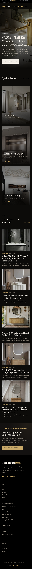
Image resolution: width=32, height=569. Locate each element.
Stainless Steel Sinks (7, 514)
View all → (27, 222)
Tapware (4, 484)
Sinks (3, 509)
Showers (4, 492)
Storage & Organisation (8, 534)
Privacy (4, 551)
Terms (3, 554)
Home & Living (6, 525)
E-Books (4, 546)
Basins (3, 489)
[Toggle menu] (25, 6)
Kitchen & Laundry (8, 503)
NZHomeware (15, 565)
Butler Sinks (5, 517)
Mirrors (3, 497)
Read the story (10, 61)
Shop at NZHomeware (9, 476)
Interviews (4, 548)
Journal (4, 543)
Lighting (4, 531)
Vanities (4, 487)
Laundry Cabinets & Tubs (8, 520)
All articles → (25, 78)
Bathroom (5, 481)
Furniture (4, 529)
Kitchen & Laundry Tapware (9, 506)
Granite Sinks (5, 512)
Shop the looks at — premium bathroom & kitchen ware (16, 1)
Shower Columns (6, 495)
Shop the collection (12, 447)
